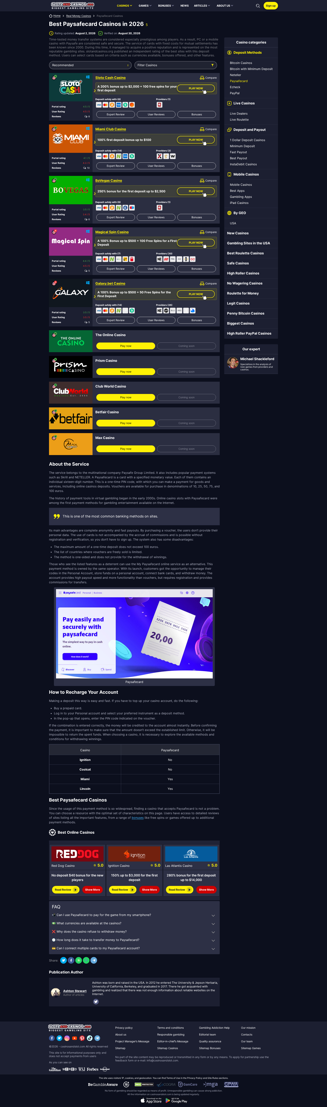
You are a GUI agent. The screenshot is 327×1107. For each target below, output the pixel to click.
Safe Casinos (238, 263)
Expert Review (116, 114)
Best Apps (237, 191)
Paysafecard (239, 81)
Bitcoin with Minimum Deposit (251, 69)
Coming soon (186, 345)
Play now (125, 345)
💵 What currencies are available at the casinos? (86, 923)
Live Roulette (239, 119)
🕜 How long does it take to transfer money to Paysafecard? (95, 940)
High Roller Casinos (243, 273)
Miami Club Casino (110, 129)
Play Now (196, 88)
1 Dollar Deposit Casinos (247, 140)
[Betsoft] (186, 259)
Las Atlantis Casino (178, 866)
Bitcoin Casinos (241, 63)
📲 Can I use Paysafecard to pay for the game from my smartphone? (101, 915)
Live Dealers (239, 113)
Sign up (271, 5)
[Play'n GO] (166, 259)
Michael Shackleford (257, 359)
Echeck (235, 87)
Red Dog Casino (63, 866)
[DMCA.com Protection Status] (144, 1084)
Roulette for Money (243, 293)
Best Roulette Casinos (245, 253)
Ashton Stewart (74, 991)
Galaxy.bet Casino (110, 283)
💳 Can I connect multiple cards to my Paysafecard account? (96, 948)
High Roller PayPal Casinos (249, 333)
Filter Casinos (147, 65)
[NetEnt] (159, 259)
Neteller (235, 75)
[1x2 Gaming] (166, 310)
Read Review (63, 889)
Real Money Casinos (78, 15)
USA (233, 223)
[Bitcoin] (112, 105)
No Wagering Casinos (244, 283)
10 (88, 168)
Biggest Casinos (240, 323)
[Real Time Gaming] (159, 105)
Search (258, 6)
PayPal (235, 93)
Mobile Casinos (241, 184)
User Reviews (156, 114)
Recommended (63, 65)
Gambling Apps (241, 197)
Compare (211, 77)
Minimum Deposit (242, 146)
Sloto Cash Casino (110, 78)
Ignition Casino (119, 866)
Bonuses (197, 114)
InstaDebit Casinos (243, 164)
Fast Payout (238, 152)
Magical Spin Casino (112, 232)
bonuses (138, 818)
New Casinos (238, 233)
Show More (92, 889)
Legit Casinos (238, 303)
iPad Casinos (239, 203)
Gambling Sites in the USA (248, 243)
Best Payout (238, 158)
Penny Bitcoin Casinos (245, 313)
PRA (172, 259)
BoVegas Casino (108, 181)
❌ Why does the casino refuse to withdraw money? (89, 931)
